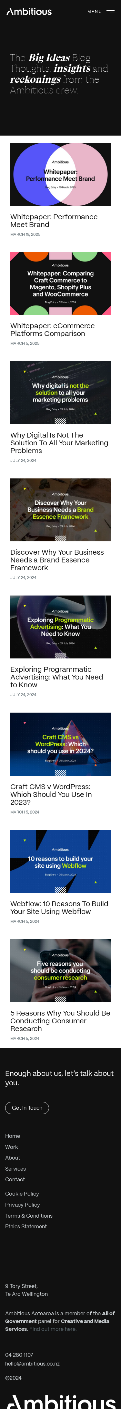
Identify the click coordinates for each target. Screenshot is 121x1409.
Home (12, 1136)
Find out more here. (53, 1329)
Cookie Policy (22, 1193)
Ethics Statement (26, 1226)
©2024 (13, 1378)
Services (15, 1168)
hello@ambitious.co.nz (32, 1363)
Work (11, 1147)
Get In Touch (27, 1107)
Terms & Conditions (29, 1215)
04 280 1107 (19, 1355)
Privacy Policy (22, 1204)
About (12, 1157)
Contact (15, 1179)
